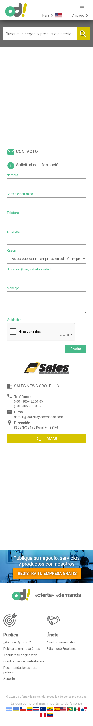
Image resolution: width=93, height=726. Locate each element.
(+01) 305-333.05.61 (28, 406)
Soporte (9, 678)
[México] (77, 709)
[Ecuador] (50, 709)
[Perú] (43, 715)
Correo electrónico (20, 194)
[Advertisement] (46, 96)
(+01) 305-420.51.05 (28, 401)
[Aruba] (16, 709)
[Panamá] (84, 709)
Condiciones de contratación (23, 661)
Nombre (12, 175)
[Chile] (23, 709)
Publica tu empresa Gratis (21, 648)
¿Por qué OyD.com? (17, 642)
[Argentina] (9, 709)
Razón (11, 250)
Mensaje (13, 288)
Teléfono (13, 213)
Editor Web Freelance (61, 648)
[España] (57, 709)
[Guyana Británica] (70, 709)
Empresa (13, 231)
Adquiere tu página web (20, 655)
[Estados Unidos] (63, 709)
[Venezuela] (50, 715)
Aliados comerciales (60, 642)
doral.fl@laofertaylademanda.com (38, 417)
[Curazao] (43, 709)
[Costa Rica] (36, 709)
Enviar (75, 349)
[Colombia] (30, 709)
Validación (14, 320)
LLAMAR (46, 439)
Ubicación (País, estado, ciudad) (29, 269)
